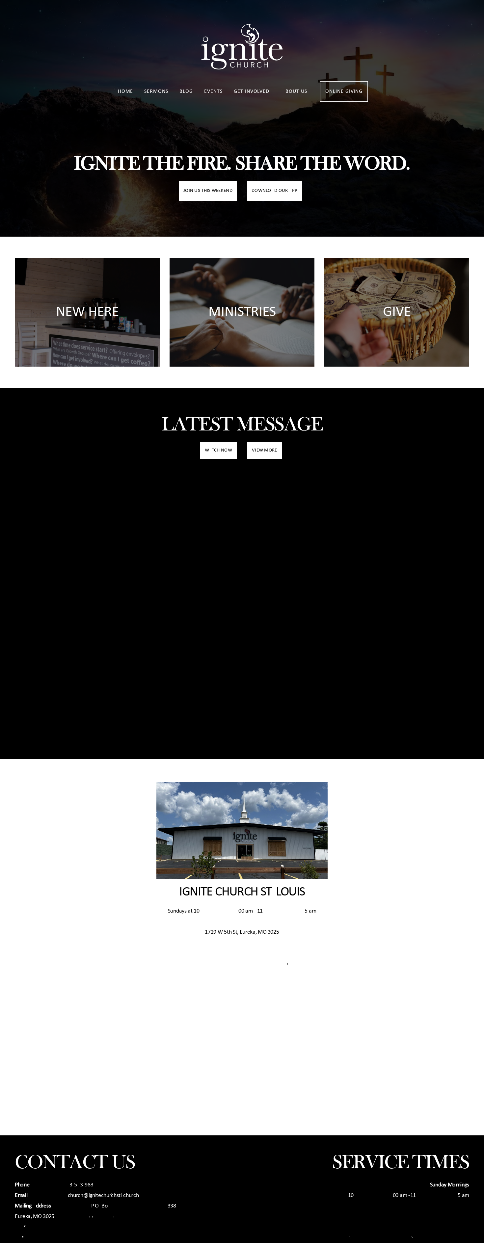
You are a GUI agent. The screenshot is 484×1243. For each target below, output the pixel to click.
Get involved (252, 91)
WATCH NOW (218, 450)
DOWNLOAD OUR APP (275, 190)
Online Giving (344, 91)
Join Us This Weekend (207, 190)
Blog (186, 91)
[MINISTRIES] (242, 366)
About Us (295, 91)
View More (264, 450)
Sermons (156, 91)
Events (213, 91)
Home (125, 91)
